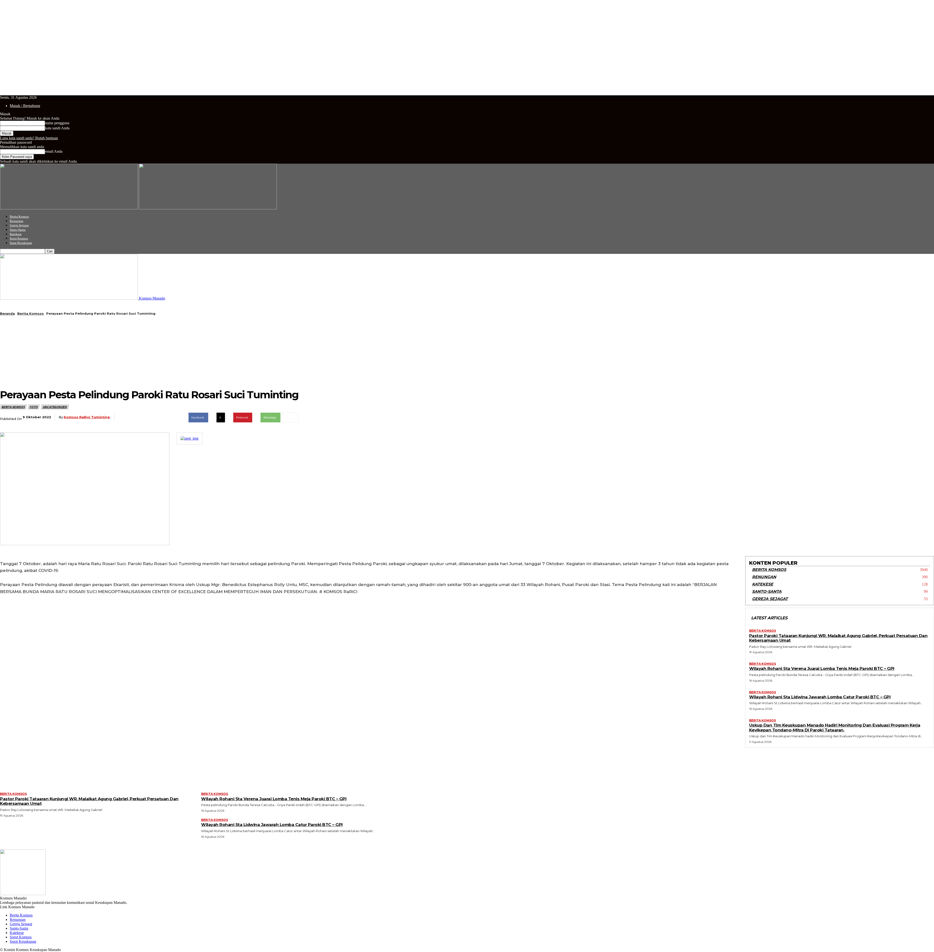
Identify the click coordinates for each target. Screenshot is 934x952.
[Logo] (69, 208)
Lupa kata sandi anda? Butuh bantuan (29, 138)
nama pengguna (57, 123)
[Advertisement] (149, 352)
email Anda (54, 151)
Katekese (16, 234)
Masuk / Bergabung (25, 106)
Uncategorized (55, 407)
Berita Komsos (19, 216)
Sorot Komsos (19, 238)
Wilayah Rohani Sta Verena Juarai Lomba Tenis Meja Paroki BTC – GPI (821, 668)
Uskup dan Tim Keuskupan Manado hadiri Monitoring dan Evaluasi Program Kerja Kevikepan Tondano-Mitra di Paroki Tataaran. (834, 727)
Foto (33, 407)
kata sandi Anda (57, 128)
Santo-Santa (18, 229)
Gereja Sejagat (19, 225)
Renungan (16, 221)
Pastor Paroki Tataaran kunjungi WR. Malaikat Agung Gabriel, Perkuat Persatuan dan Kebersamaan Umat (838, 638)
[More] (290, 417)
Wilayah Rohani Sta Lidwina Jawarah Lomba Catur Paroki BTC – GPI (820, 696)
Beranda (7, 313)
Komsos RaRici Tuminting (87, 417)
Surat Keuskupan (21, 243)
